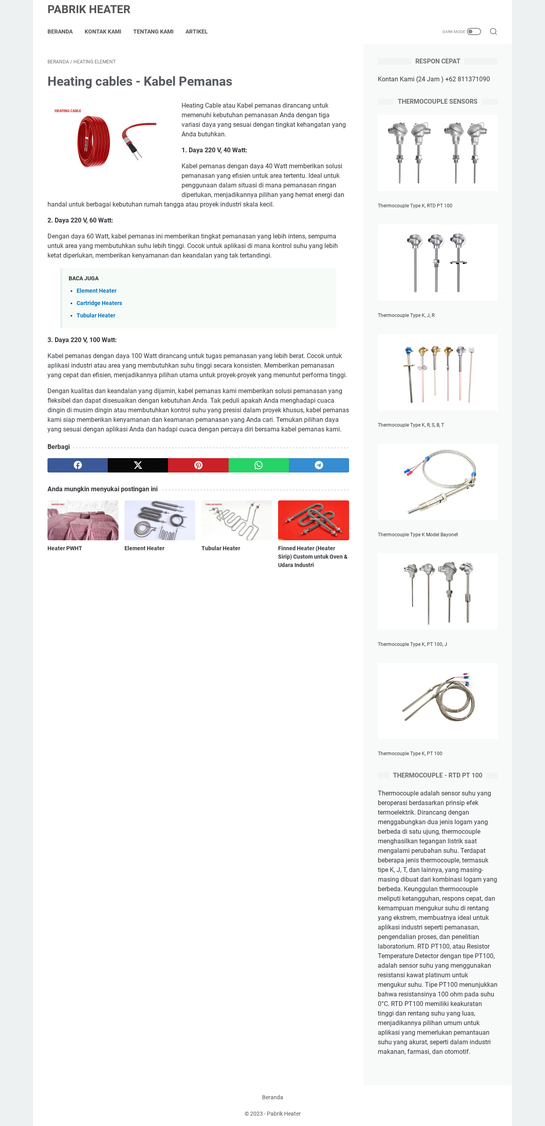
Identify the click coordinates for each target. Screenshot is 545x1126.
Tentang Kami (153, 31)
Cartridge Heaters (99, 303)
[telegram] (319, 465)
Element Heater (97, 290)
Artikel (197, 31)
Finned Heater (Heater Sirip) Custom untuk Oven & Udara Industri (313, 556)
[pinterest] (198, 465)
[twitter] (138, 465)
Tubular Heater (96, 315)
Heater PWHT (64, 548)
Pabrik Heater (88, 9)
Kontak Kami (103, 31)
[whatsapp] (259, 465)
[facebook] (77, 465)
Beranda (60, 31)
